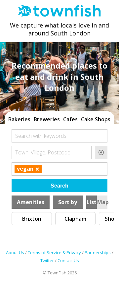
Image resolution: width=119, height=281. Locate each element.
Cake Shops (95, 119)
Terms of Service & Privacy (54, 252)
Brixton (31, 218)
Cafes (70, 119)
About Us (15, 252)
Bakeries (19, 119)
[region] (59, 118)
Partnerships (98, 252)
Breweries (47, 119)
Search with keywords (40, 136)
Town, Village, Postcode (42, 152)
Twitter (47, 260)
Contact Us (68, 260)
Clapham (75, 218)
